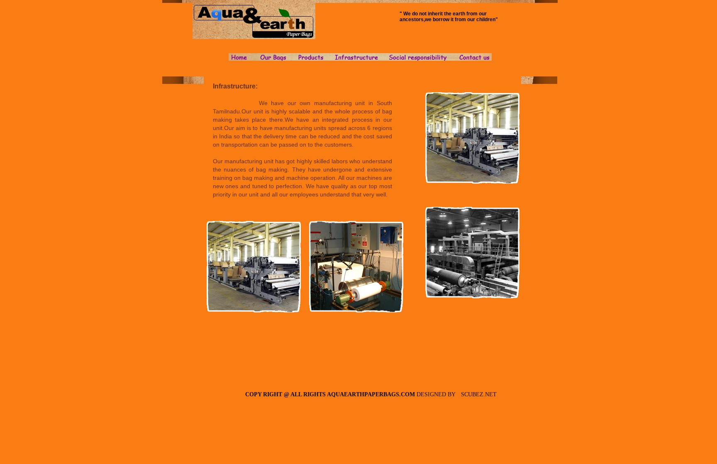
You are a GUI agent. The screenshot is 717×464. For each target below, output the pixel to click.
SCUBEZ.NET (479, 394)
